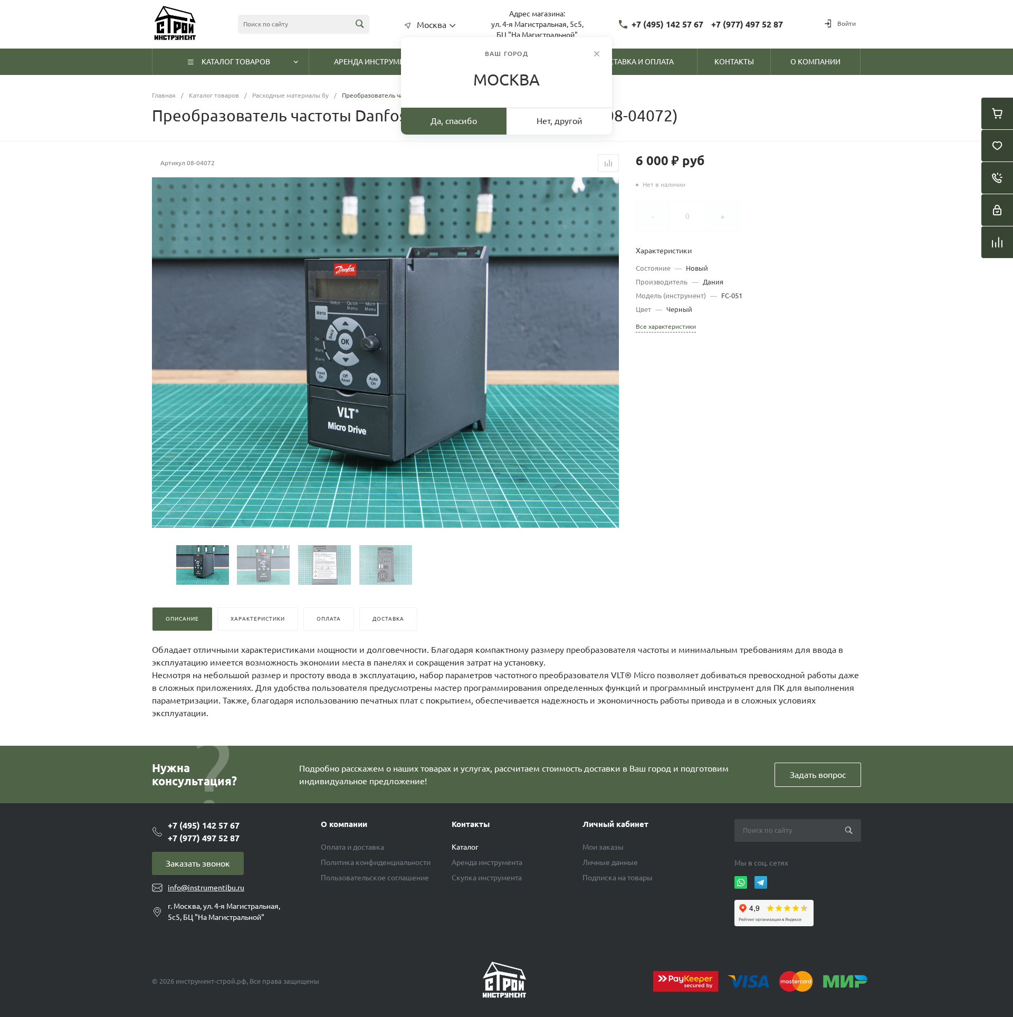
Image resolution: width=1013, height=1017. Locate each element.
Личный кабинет (615, 824)
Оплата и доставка (352, 847)
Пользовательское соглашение (375, 877)
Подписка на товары (617, 877)
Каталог (465, 847)
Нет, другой (559, 121)
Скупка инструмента (487, 877)
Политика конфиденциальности (376, 862)
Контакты (471, 824)
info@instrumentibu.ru (206, 887)
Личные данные (610, 862)
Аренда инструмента (487, 862)
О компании (344, 824)
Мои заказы (603, 847)
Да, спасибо (454, 121)
